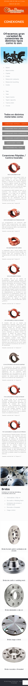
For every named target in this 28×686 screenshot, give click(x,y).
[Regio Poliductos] (14, 9)
